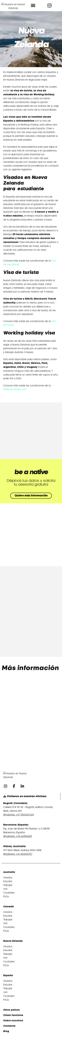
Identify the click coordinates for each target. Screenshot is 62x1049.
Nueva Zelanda (13, 941)
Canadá (8, 906)
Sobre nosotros (13, 1020)
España (8, 975)
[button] (33, 5)
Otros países (11, 1010)
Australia (9, 872)
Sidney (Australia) (14, 846)
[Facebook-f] (14, 786)
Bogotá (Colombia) (15, 803)
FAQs (6, 896)
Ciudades (9, 892)
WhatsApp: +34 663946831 (17, 836)
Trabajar (7, 885)
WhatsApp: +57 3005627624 (18, 814)
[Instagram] (5, 786)
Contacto (9, 1026)
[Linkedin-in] (22, 786)
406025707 (26, 854)
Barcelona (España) (15, 825)
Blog (6, 1031)
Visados (7, 877)
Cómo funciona (13, 1015)
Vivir (5, 889)
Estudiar (7, 881)
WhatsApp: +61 (11, 854)
